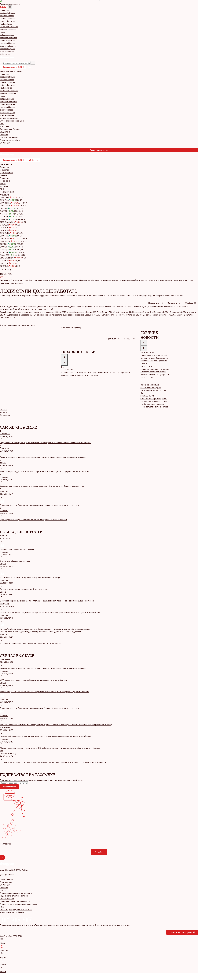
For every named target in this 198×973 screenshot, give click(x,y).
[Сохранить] (1, 439)
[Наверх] (2, 857)
